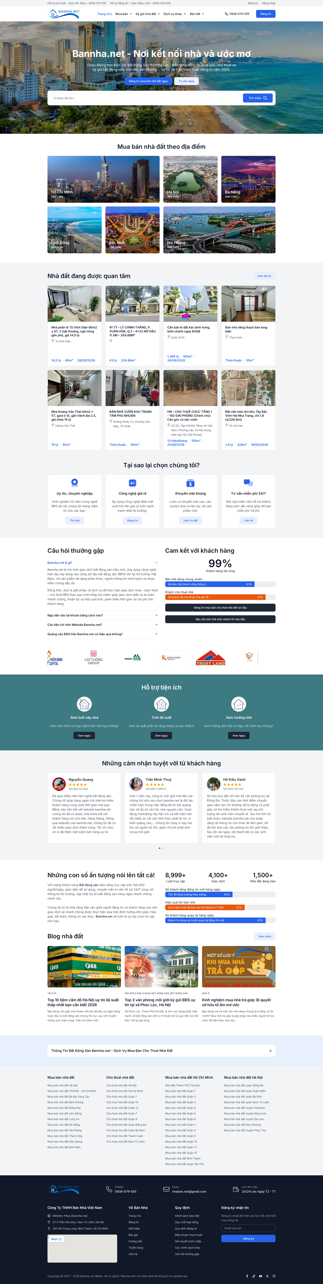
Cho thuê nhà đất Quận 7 (121, 1113)
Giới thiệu (134, 1228)
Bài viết (195, 14)
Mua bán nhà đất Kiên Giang (64, 1141)
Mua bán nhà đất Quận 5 (180, 1113)
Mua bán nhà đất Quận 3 (180, 1102)
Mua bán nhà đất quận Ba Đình (243, 1096)
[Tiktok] (253, 1276)
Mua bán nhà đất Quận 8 (180, 1130)
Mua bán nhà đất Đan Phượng (242, 1124)
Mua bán (122, 14)
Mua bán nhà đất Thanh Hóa (64, 1135)
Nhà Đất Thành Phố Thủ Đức (182, 1085)
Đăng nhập (269, 3)
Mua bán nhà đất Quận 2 (180, 1096)
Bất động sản (179, 993)
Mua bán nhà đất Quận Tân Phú (184, 1164)
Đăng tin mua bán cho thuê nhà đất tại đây (220, 607)
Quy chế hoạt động (187, 1222)
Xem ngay (84, 735)
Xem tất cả (264, 275)
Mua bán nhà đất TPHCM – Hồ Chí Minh (71, 1091)
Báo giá (133, 1234)
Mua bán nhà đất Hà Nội (62, 1085)
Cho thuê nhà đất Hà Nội (121, 1085)
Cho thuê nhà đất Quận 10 (122, 1102)
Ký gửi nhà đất (146, 14)
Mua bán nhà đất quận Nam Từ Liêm (246, 1102)
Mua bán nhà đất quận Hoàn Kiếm (245, 1091)
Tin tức (52, 993)
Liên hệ (248, 520)
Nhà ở (205, 993)
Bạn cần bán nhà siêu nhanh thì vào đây (220, 619)
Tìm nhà (75, 520)
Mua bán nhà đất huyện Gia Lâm (244, 1119)
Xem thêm (265, 936)
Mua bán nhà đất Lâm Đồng (64, 1113)
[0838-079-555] (226, 13)
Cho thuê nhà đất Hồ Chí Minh (124, 1091)
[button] (159, 848)
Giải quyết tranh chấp (188, 1241)
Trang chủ (104, 14)
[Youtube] (260, 1276)
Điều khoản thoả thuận (188, 1234)
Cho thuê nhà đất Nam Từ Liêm (125, 1141)
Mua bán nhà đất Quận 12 (181, 1152)
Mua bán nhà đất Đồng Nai (64, 1107)
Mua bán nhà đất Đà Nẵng (63, 1124)
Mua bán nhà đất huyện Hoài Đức (244, 1107)
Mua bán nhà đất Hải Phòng (64, 1130)
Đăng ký (253, 3)
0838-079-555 (239, 14)
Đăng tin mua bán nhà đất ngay (148, 81)
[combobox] (146, 97)
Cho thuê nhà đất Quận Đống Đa (126, 1124)
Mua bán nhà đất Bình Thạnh (183, 1158)
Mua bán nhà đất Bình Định (64, 1147)
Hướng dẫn (135, 1241)
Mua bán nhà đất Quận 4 (180, 1107)
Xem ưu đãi (190, 520)
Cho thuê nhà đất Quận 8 (121, 1119)
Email (175, 1186)
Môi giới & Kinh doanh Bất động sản (147, 993)
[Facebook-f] (247, 1276)
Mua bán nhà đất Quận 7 (180, 1124)
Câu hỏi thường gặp (187, 1254)
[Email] (166, 1189)
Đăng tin (266, 13)
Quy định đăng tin (186, 1228)
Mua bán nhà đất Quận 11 (180, 1147)
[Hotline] (109, 1189)
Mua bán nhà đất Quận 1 (180, 1091)
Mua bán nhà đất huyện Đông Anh (245, 1113)
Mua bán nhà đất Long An (63, 1119)
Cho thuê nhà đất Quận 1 (121, 1096)
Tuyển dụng (136, 1247)
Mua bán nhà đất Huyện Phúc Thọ (245, 1130)
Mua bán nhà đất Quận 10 (181, 1141)
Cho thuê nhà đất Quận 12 (122, 1107)
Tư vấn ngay (186, 81)
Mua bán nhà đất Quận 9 (180, 1135)
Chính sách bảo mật (187, 1215)
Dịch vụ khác (173, 14)
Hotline (119, 1186)
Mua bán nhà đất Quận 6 (180, 1119)
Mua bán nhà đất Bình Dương (65, 1102)
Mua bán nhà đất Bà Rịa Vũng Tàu (68, 1096)
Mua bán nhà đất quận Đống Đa (243, 1085)
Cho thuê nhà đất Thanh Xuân (124, 1135)
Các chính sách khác (187, 1247)
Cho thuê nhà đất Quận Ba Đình (125, 1130)
